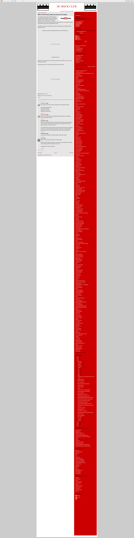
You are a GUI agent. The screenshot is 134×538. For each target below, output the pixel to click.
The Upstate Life (79, 49)
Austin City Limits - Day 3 (80, 187)
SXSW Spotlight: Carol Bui (83, 402)
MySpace (81, 33)
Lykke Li (77, 157)
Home (56, 152)
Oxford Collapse (79, 226)
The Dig (77, 218)
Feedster (78, 38)
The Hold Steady (79, 117)
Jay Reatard (78, 179)
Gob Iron (77, 327)
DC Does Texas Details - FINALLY (84, 400)
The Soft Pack (78, 82)
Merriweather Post (79, 470)
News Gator (78, 39)
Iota (76, 455)
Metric (77, 86)
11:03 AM (42, 136)
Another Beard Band (81, 407)
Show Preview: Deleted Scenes (83, 383)
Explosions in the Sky (80, 106)
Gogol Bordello (78, 163)
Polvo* (77, 236)
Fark (44, 27)
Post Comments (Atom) (47, 155)
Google (77, 36)
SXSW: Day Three (79, 142)
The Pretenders (78, 159)
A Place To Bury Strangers (80, 181)
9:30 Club (77, 453)
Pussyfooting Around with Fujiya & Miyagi (85, 412)
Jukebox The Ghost (79, 270)
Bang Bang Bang (79, 348)
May (79, 372)
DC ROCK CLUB (67, 6)
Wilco (77, 105)
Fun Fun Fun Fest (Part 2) (80, 167)
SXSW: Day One (79, 145)
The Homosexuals (79, 147)
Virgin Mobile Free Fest (80, 97)
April (79, 373)
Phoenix (77, 77)
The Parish (78, 488)
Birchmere (77, 466)
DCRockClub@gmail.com (81, 31)
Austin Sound (78, 56)
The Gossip (78, 93)
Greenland (78, 84)
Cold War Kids (78, 182)
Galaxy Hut (78, 457)
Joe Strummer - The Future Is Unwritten (83, 436)
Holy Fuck (77, 246)
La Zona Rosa (78, 483)
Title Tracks (78, 122)
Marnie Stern (78, 169)
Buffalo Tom (78, 258)
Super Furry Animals (79, 256)
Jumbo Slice (43, 103)
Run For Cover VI (79, 295)
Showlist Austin (78, 58)
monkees (42, 95)
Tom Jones (78, 154)
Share (39, 97)
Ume (76, 102)
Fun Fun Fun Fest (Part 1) (80, 174)
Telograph (77, 262)
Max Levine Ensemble (80, 85)
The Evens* (78, 339)
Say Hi (77, 250)
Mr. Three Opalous (81, 415)
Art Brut (77, 331)
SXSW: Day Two (79, 143)
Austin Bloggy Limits (79, 55)
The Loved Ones (79, 320)
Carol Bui (77, 26)
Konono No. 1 (78, 349)
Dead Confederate (79, 149)
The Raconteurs (79, 230)
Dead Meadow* (78, 238)
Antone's (77, 491)
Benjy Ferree (78, 151)
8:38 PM (42, 113)
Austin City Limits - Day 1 (80, 191)
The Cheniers (78, 175)
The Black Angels (79, 311)
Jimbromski (78, 495)
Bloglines (78, 37)
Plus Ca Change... (81, 382)
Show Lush (78, 59)
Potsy (45, 95)
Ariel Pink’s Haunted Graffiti (81, 70)
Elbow (77, 240)
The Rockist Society (79, 48)
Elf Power (77, 219)
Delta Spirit (78, 186)
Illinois (77, 296)
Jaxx (76, 467)
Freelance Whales (79, 76)
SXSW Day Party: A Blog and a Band (84, 403)
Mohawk (77, 477)
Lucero (77, 92)
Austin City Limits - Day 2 (80, 190)
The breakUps (78, 161)
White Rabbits (78, 118)
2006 (78, 425)
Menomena (78, 274)
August (79, 367)
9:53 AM (42, 132)
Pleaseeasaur (78, 325)
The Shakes (78, 227)
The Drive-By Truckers (80, 155)
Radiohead (78, 235)
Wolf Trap (77, 469)
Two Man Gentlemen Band (81, 89)
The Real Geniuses (79, 323)
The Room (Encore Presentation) (82, 435)
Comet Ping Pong (79, 458)
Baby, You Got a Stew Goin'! (81, 45)
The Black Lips (78, 247)
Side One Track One (79, 60)
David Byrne (78, 198)
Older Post (71, 152)
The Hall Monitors (79, 287)
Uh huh (79, 388)
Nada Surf (77, 166)
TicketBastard (78, 473)
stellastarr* (78, 177)
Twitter (85, 41)
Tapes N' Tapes (78, 329)
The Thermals (78, 129)
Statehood (77, 324)
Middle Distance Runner (80, 343)
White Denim (78, 88)
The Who (77, 178)
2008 (78, 422)
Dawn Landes (78, 137)
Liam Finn (77, 202)
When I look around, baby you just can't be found (52, 14)
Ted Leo (77, 268)
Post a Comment (41, 150)
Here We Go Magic (79, 121)
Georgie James (78, 272)
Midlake (77, 319)
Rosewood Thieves (79, 239)
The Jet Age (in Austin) (80, 222)
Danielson (77, 171)
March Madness (81, 409)
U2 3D (77, 439)
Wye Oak (77, 203)
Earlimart (77, 214)
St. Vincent (78, 113)
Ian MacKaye (78, 173)
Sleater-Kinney (78, 347)
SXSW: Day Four (79, 141)
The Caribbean (78, 22)
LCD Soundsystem (79, 304)
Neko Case (78, 138)
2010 (78, 358)
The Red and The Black (80, 461)
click (64, 22)
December (80, 361)
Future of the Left (79, 101)
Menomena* (78, 312)
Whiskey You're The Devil (82, 394)
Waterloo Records (79, 485)
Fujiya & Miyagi (78, 150)
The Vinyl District (79, 50)
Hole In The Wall (79, 489)
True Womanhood (79, 23)
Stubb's (77, 484)
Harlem (77, 78)
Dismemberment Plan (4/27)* (81, 307)
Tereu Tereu (78, 25)
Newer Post (40, 152)
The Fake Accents (79, 292)
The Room (77, 440)
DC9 (76, 454)
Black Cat (77, 450)
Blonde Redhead (79, 259)
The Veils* (77, 299)
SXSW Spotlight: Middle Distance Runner (85, 397)
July (78, 369)
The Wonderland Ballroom (80, 462)
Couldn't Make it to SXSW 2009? (84, 391)
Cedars (77, 344)
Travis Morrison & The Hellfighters (82, 284)
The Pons (77, 162)
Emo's (77, 480)
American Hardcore (79, 443)
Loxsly (77, 232)
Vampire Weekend (79, 81)
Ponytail (77, 134)
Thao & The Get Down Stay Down (82, 243)
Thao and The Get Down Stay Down (82, 90)
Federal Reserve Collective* (81, 251)
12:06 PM (42, 148)
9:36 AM (42, 119)
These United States (79, 21)
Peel (76, 195)
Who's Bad (78, 109)
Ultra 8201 (77, 62)
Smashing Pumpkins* (80, 291)
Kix (76, 199)
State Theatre (78, 471)
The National (78, 126)
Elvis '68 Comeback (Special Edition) (82, 444)
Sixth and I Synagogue (80, 459)
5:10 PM (46, 93)
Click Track (78, 46)
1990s (77, 288)
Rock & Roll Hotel (79, 451)
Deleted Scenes (79, 139)
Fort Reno (77, 465)
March (79, 375)
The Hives (77, 248)
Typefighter (78, 24)
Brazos (77, 125)
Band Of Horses (79, 340)
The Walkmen (78, 94)
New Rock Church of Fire (80, 280)
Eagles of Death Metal (80, 98)
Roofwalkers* (78, 267)
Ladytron (77, 336)
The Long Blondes (79, 231)
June (79, 370)
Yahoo (77, 35)
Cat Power (77, 158)
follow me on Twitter (91, 66)
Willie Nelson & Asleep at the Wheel (82, 153)
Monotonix (77, 185)
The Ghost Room (79, 481)
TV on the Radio (79, 114)
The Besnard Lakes (79, 72)
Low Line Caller (79, 206)
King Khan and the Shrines (81, 133)
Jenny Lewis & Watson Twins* (81, 333)
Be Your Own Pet (79, 335)
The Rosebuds (78, 303)
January (79, 420)
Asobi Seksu (78, 351)
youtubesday (49, 95)
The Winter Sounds (79, 210)
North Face (78, 431)
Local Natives (78, 74)
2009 (78, 360)
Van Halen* (78, 234)
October (79, 364)
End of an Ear (78, 487)
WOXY (43, 19)
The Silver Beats (79, 260)
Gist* (76, 263)
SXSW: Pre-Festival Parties (81, 146)
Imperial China (78, 266)
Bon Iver (77, 215)
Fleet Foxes (78, 244)
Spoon (77, 183)
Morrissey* (78, 276)
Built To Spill (78, 332)
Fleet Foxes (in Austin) (80, 223)
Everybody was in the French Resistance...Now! (85, 73)
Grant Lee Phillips (79, 345)
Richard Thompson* (79, 255)
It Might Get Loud (79, 432)
